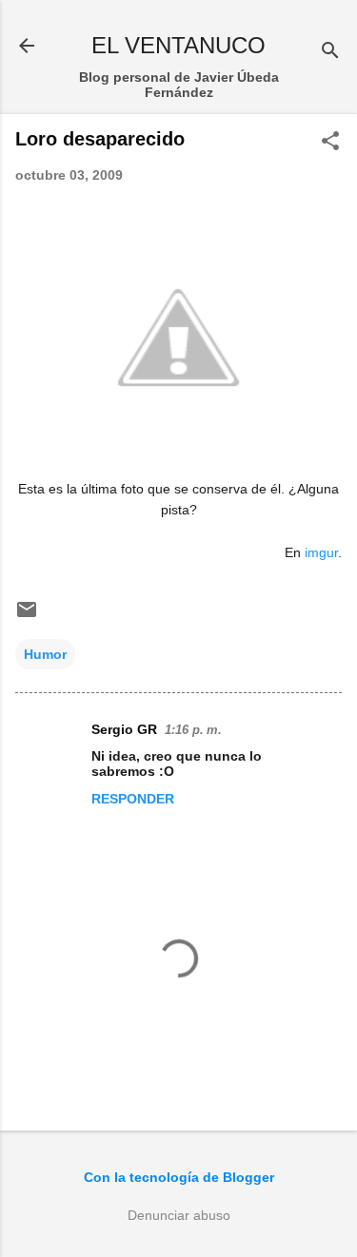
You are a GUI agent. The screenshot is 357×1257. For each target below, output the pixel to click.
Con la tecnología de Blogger (179, 1177)
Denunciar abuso (179, 1215)
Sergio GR (124, 729)
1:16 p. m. (193, 730)
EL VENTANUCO (178, 45)
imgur (321, 552)
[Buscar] (330, 52)
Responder (132, 798)
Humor (45, 654)
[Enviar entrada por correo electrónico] (26, 616)
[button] (330, 142)
